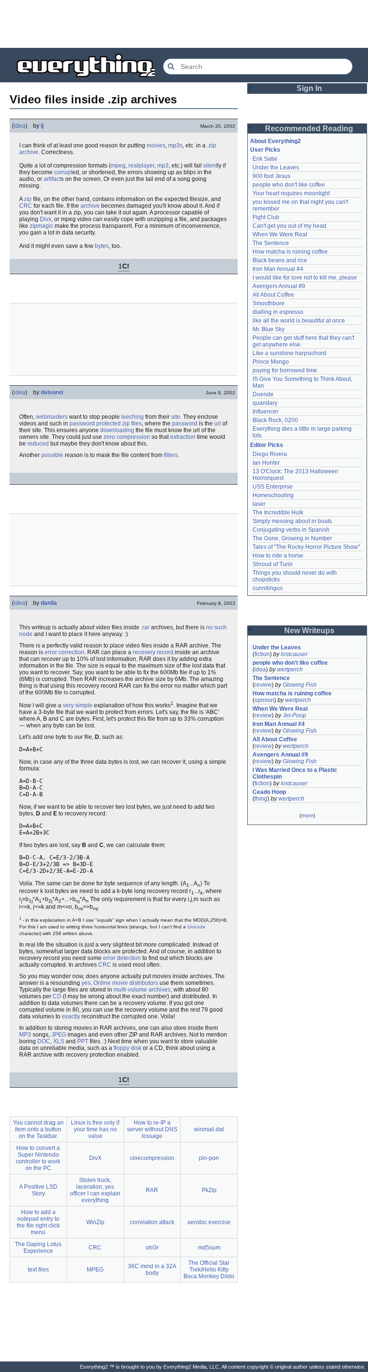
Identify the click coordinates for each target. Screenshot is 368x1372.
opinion (264, 700)
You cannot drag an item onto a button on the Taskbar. (38, 1129)
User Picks (265, 149)
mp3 (163, 165)
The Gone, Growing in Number (292, 538)
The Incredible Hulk (278, 512)
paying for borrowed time (285, 370)
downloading (117, 430)
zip (28, 199)
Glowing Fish (300, 684)
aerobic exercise (208, 1222)
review (263, 684)
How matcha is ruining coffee (290, 251)
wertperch (290, 669)
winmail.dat (209, 1129)
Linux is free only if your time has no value (95, 1129)
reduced (38, 443)
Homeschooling (273, 495)
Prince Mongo (271, 361)
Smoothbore (269, 303)
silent (210, 165)
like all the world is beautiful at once (299, 320)
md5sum (209, 1247)
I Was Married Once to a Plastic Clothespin (296, 773)
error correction (64, 652)
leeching (132, 416)
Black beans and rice (280, 260)
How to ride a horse (278, 555)
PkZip (209, 1190)
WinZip (95, 1222)
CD (57, 996)
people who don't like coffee (289, 184)
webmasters (52, 416)
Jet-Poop (294, 715)
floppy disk (127, 1048)
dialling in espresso (278, 312)
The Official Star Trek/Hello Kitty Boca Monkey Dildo (209, 1270)
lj (42, 126)
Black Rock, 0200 (275, 420)
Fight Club (266, 217)
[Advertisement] (184, 23)
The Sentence (271, 243)
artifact (52, 179)
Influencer (265, 411)
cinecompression (152, 1158)
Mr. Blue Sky (269, 329)
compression (133, 437)
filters (171, 455)
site (175, 416)
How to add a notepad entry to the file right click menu (38, 1222)
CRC (25, 205)
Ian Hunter (266, 462)
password (184, 423)
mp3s (175, 145)
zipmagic (41, 226)
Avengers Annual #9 (279, 286)
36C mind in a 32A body (152, 1269)
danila (49, 603)
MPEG (95, 1269)
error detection (122, 958)
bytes (102, 246)
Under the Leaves (276, 167)
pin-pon (209, 1158)
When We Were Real (280, 234)
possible (52, 455)
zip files (132, 423)
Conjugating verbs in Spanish (291, 529)
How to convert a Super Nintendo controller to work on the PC (38, 1158)
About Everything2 (275, 141)
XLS (58, 1041)
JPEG (58, 1034)
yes (86, 983)
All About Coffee (273, 294)
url (217, 423)
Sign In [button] (309, 88)
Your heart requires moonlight (291, 193)
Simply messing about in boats (292, 521)
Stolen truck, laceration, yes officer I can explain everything (95, 1190)
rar (146, 627)
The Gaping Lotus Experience (38, 1247)
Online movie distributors (125, 983)
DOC (43, 1041)
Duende (263, 394)
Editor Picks (266, 445)
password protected (95, 423)
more (307, 815)
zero (109, 437)
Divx (45, 219)
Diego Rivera (270, 454)
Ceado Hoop (269, 792)
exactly (71, 1016)
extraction (183, 437)
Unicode (196, 926)
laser (259, 504)
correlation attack (152, 1222)
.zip (211, 145)
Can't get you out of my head (289, 226)
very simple (77, 705)
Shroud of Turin (273, 564)
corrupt (63, 172)
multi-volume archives (142, 989)
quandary (265, 403)
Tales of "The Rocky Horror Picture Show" (306, 547)
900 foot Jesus (271, 176)
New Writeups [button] (309, 630)
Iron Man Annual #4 (278, 269)
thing (260, 798)
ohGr (152, 1247)
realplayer (141, 165)
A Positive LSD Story (38, 1190)
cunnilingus (268, 588)
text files (38, 1269)
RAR (152, 1190)
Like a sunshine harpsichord (289, 353)
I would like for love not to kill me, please (305, 277)
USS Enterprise (273, 486)
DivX (95, 1158)
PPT (82, 1041)
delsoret (52, 392)
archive (28, 152)
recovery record (153, 652)
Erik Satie (265, 159)
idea (19, 126)
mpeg (118, 165)
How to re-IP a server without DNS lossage (152, 1129)
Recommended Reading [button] (309, 128)
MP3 (25, 1034)
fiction (262, 654)
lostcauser (294, 654)
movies (156, 145)
